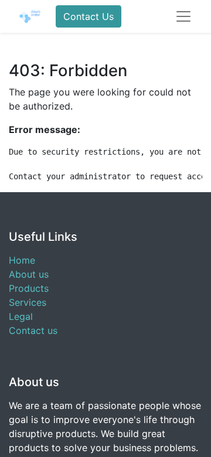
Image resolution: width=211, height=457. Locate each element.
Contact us (33, 330)
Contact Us (88, 16)
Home (22, 260)
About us (29, 274)
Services (27, 302)
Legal (21, 316)
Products (29, 288)
